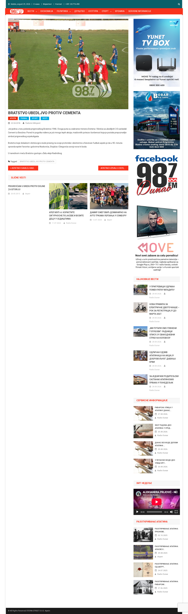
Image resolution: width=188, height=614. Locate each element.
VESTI (44, 118)
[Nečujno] (171, 511)
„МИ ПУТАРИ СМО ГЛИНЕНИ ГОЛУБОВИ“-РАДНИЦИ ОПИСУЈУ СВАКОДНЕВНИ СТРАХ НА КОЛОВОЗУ (163, 333)
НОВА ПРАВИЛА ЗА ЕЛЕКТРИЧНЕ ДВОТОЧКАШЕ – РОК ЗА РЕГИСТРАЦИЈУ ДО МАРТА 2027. (164, 309)
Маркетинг (47, 4)
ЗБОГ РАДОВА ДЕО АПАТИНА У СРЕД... (163, 426)
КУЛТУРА (93, 11)
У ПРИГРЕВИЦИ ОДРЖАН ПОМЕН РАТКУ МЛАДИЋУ (162, 288)
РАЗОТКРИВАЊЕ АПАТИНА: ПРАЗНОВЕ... (166, 530)
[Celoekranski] (176, 511)
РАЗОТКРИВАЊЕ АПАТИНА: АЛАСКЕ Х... (166, 547)
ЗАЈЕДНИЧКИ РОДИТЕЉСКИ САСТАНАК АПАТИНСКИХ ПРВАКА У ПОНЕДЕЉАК (164, 379)
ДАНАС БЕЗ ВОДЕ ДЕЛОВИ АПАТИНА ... (166, 444)
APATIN (13, 118)
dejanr (27, 194)
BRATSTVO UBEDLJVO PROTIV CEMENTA (37, 161)
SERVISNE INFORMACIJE (139, 11)
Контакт (58, 4)
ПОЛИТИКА (62, 11)
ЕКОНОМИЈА (47, 11)
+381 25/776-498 (72, 4)
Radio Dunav (71, 223)
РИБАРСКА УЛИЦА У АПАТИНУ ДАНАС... (164, 408)
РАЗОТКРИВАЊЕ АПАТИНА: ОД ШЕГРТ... (166, 565)
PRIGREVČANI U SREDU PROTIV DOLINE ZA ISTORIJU (26, 188)
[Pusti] (137, 511)
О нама (36, 4)
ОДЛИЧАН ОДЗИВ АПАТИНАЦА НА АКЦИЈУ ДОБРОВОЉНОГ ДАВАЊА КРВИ (162, 357)
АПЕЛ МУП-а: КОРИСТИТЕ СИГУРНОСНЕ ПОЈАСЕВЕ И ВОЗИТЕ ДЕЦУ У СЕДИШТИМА (66, 215)
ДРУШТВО (79, 11)
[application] (157, 502)
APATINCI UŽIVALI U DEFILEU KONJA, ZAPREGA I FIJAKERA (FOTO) (114, 168)
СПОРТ (105, 11)
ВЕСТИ (31, 11)
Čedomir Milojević (33, 123)
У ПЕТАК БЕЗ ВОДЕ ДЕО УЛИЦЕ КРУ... (165, 461)
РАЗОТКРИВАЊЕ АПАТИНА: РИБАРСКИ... (166, 582)
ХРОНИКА (120, 11)
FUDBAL (24, 118)
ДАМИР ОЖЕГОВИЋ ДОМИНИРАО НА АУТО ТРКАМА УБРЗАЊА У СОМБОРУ (108, 214)
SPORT (35, 118)
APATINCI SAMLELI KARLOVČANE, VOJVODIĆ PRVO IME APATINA (25, 168)
